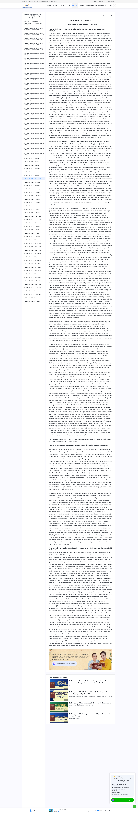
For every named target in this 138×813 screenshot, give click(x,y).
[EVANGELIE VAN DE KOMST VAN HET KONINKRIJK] (27, 5)
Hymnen (68, 5)
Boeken (55, 5)
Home (49, 5)
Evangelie (81, 5)
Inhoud (52, 15)
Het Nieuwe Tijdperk (101, 5)
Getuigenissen (90, 5)
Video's (62, 5)
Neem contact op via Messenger (123, 800)
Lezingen (74, 5)
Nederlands (112, 1)
